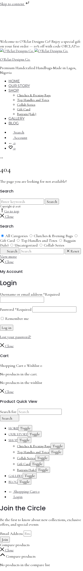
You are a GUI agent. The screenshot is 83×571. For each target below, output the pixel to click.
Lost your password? (15, 337)
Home (14, 81)
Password (15, 309)
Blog (14, 123)
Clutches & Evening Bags (34, 95)
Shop (14, 90)
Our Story (19, 86)
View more (8, 256)
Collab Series (26, 105)
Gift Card (23, 109)
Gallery (16, 119)
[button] (7, 550)
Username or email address (30, 294)
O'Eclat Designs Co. (15, 59)
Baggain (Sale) (26, 114)
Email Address (12, 533)
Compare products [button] (20, 556)
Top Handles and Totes (33, 100)
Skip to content (12, 3)
